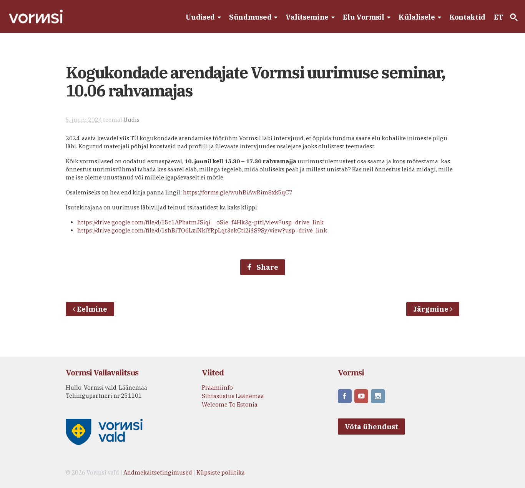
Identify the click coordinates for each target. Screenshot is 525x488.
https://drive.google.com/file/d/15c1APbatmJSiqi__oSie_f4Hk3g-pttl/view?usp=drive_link (200, 222)
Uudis (131, 119)
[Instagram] (378, 396)
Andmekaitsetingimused (157, 472)
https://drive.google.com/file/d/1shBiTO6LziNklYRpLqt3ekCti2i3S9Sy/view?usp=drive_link (202, 230)
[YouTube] (362, 396)
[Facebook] (345, 396)
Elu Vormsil (363, 17)
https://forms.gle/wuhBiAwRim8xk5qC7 (237, 192)
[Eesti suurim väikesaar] (36, 23)
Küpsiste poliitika (220, 472)
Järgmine (431, 309)
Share (266, 267)
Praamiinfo (217, 387)
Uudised (200, 17)
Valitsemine (307, 17)
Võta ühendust (371, 426)
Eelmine (92, 309)
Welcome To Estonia (230, 404)
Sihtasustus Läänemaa (233, 396)
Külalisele (417, 17)
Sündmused (250, 17)
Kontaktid (467, 17)
